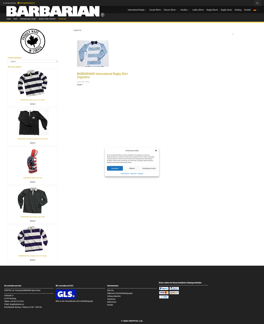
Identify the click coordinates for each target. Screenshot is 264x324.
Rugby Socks (226, 10)
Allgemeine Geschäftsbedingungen (120, 293)
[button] (156, 151)
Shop (15, 19)
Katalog (238, 10)
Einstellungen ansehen (149, 168)
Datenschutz (133, 173)
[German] (256, 11)
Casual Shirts (155, 10)
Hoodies (184, 10)
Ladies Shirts (198, 10)
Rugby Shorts (212, 10)
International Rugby (136, 10)
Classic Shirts (170, 10)
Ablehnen (132, 168)
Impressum (140, 173)
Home (9, 19)
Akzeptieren (115, 168)
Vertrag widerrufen (114, 296)
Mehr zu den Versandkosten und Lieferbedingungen (74, 301)
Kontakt (247, 10)
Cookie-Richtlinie (125, 173)
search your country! (47, 19)
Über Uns (110, 290)
